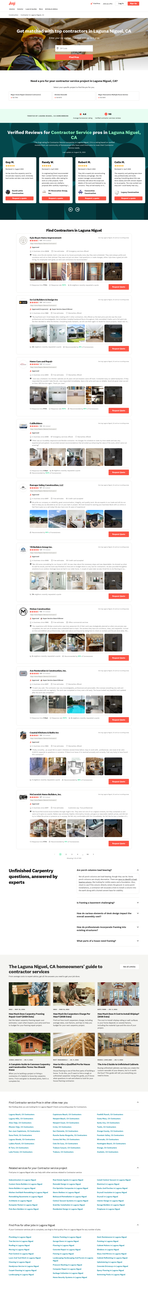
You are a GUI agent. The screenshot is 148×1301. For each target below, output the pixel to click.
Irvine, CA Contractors (62, 1127)
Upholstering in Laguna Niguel (109, 1262)
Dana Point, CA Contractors (20, 1135)
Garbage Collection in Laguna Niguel (68, 1273)
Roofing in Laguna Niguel (19, 1245)
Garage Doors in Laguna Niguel (66, 1241)
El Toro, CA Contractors (19, 1148)
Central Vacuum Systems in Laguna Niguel (70, 1201)
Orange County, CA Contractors (110, 1131)
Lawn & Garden (31, 9)
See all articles (129, 966)
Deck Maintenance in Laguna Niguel (112, 1237)
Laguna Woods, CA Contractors (22, 1139)
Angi (11, 1009)
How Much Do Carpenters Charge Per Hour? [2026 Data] (71, 1015)
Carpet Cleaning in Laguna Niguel (23, 1270)
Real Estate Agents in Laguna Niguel (68, 1180)
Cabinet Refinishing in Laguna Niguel (112, 1258)
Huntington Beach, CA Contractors (111, 1143)
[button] (39, 271)
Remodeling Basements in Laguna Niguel (26, 1196)
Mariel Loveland (105, 1060)
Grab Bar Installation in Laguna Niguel (69, 1205)
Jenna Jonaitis (15, 1060)
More (41, 9)
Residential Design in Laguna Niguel (68, 1209)
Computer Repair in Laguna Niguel (67, 1269)
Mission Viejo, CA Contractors (21, 1127)
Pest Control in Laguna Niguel (21, 1254)
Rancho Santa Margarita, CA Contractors (70, 1135)
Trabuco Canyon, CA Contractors (66, 1148)
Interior (12, 9)
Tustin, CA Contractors (106, 1127)
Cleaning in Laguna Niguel (20, 1262)
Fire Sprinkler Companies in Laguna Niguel (70, 1188)
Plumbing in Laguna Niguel (20, 1237)
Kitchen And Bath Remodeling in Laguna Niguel (28, 1192)
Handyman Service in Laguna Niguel (24, 1266)
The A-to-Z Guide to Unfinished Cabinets (118, 1064)
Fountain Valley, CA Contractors (110, 1135)
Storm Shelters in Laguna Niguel (66, 1192)
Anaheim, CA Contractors (107, 1152)
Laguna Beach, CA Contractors (21, 1114)
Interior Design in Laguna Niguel (110, 1201)
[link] (8, 192)
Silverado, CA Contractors (108, 1139)
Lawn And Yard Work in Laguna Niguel (25, 1258)
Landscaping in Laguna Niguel (21, 1274)
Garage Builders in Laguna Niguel (111, 1205)
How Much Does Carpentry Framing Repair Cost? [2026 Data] (26, 1015)
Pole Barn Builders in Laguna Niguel (24, 1209)
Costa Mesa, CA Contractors (109, 1118)
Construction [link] (13, 15)
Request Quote (118, 287)
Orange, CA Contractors (107, 1148)
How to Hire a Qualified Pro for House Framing (71, 1065)
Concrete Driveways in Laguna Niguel (112, 1266)
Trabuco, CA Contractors (63, 1152)
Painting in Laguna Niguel (107, 1241)
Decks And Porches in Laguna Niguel (112, 1188)
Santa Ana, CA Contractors (108, 1123)
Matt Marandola (60, 1060)
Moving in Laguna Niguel (19, 1249)
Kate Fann (102, 1009)
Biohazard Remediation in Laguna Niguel (70, 1196)
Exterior (20, 9)
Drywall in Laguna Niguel (107, 1196)
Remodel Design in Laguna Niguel (67, 1184)
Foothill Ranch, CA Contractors (110, 1114)
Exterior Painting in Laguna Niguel (67, 1237)
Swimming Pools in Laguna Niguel (111, 1274)
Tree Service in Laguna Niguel (21, 1241)
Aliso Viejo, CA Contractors (20, 1123)
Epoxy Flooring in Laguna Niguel (110, 1270)
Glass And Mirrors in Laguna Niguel (111, 1254)
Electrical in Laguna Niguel (108, 1184)
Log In (121, 3)
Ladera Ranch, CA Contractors (21, 1143)
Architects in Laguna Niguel (20, 1201)
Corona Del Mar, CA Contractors (66, 1139)
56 (88, 854)
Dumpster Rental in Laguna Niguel (23, 1205)
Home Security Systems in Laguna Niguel (70, 1277)
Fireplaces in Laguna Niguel (108, 1209)
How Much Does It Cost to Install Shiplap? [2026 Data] (118, 1015)
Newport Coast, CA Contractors (66, 1123)
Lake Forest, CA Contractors (20, 1152)
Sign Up (133, 3)
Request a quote (19, 198)
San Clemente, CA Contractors (65, 1131)
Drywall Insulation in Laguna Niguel (112, 1192)
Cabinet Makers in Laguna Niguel (110, 1245)
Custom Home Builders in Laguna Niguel (25, 1184)
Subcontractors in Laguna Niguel (22, 1180)
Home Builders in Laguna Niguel (22, 1188)
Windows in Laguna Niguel (108, 1249)
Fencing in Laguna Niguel (63, 1254)
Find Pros (74, 57)
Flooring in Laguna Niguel (63, 1245)
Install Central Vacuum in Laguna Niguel (114, 1180)
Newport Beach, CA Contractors (66, 1118)
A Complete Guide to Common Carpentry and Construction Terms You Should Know (29, 1067)
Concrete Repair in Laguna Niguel (67, 1249)
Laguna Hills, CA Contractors (21, 1118)
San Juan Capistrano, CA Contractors (24, 1131)
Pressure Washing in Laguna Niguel (67, 1265)
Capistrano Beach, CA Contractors (67, 1114)
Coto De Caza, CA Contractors (65, 1143)
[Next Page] (93, 854)
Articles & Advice (51, 9)
